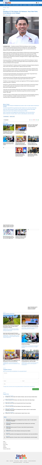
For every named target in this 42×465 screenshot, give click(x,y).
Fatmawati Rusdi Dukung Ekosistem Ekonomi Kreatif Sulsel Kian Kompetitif (20, 155)
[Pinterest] (20, 458)
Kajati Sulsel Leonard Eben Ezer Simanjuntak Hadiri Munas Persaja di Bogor (18, 403)
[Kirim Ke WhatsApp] (38, 120)
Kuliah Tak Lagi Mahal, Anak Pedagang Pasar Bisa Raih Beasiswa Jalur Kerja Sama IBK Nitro (19, 112)
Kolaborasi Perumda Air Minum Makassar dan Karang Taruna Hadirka (15, 110)
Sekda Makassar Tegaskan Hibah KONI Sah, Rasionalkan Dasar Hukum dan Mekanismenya (33, 155)
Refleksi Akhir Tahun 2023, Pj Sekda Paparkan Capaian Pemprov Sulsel (17, 413)
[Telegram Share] (36, 120)
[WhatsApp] (24, 458)
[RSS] (26, 458)
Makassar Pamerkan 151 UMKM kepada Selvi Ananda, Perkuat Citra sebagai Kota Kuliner (20, 237)
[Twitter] (18, 458)
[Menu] (4, 3)
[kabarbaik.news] (8, 3)
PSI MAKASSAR (6, 116)
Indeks (4, 441)
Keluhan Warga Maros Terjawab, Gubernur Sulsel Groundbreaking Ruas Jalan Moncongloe (18, 113)
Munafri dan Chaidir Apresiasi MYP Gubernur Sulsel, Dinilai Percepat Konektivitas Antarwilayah (19, 109)
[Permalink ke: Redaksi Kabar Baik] (4, 15)
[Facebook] (16, 458)
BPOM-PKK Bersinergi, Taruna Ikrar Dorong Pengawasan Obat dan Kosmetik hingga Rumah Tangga (8, 237)
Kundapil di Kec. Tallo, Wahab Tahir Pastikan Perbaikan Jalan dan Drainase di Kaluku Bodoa (21, 396)
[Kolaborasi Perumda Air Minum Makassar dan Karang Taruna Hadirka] (8, 139)
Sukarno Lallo (12, 116)
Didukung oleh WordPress (17, 462)
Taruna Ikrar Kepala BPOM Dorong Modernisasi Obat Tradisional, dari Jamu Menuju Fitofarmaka (19, 107)
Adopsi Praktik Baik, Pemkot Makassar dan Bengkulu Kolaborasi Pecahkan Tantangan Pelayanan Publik (32, 308)
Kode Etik (11, 460)
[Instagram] (22, 458)
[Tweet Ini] (32, 120)
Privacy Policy (5, 444)
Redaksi (4, 445)
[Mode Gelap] (36, 3)
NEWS (4, 9)
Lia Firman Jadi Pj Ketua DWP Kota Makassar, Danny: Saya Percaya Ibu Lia (18, 406)
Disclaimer (5, 447)
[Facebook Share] (30, 120)
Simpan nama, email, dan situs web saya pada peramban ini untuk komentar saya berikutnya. (19, 386)
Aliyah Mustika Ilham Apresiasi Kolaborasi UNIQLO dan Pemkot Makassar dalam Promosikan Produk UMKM (8, 226)
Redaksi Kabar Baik (8, 14)
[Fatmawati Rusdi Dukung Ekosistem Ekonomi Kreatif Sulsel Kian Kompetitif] (21, 150)
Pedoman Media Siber (6, 448)
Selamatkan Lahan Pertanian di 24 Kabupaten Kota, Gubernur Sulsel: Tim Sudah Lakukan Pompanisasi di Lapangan (21, 106)
